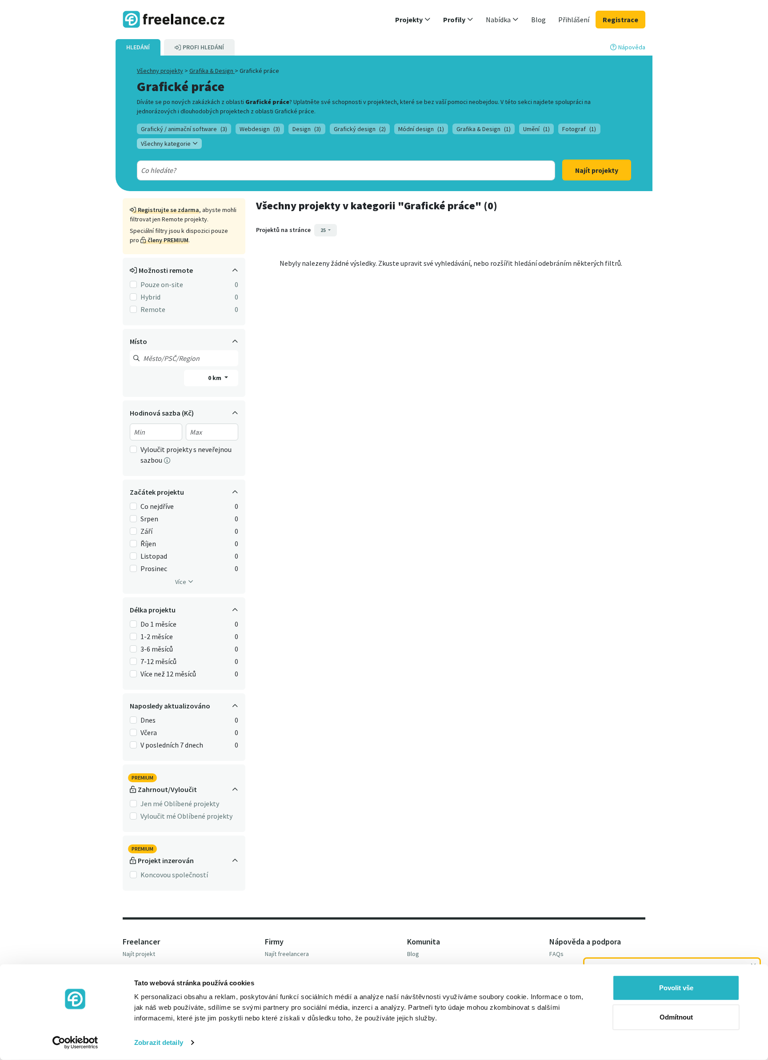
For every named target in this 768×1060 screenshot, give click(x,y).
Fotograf (579, 129)
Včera (148, 732)
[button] (413, 19)
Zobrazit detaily (158, 1042)
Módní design (421, 129)
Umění (536, 129)
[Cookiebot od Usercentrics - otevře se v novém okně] (75, 1042)
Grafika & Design (212, 71)
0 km (215, 378)
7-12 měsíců (158, 661)
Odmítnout (676, 1016)
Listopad (153, 556)
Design (306, 129)
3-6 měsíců (156, 648)
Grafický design (360, 129)
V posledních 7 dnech (171, 744)
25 (323, 230)
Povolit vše (676, 988)
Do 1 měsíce (158, 624)
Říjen (148, 543)
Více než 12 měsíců (168, 673)
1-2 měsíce (156, 636)
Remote (152, 309)
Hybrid (150, 296)
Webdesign (260, 129)
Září (146, 531)
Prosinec (153, 568)
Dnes (148, 720)
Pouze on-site (161, 284)
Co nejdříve (157, 506)
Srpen (149, 518)
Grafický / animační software (184, 129)
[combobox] (325, 170)
